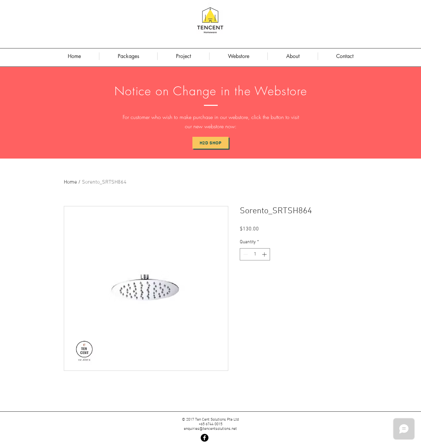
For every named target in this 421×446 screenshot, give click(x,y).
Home (70, 182)
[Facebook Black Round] (205, 438)
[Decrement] (245, 254)
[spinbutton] (255, 254)
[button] (293, 56)
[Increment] (265, 254)
